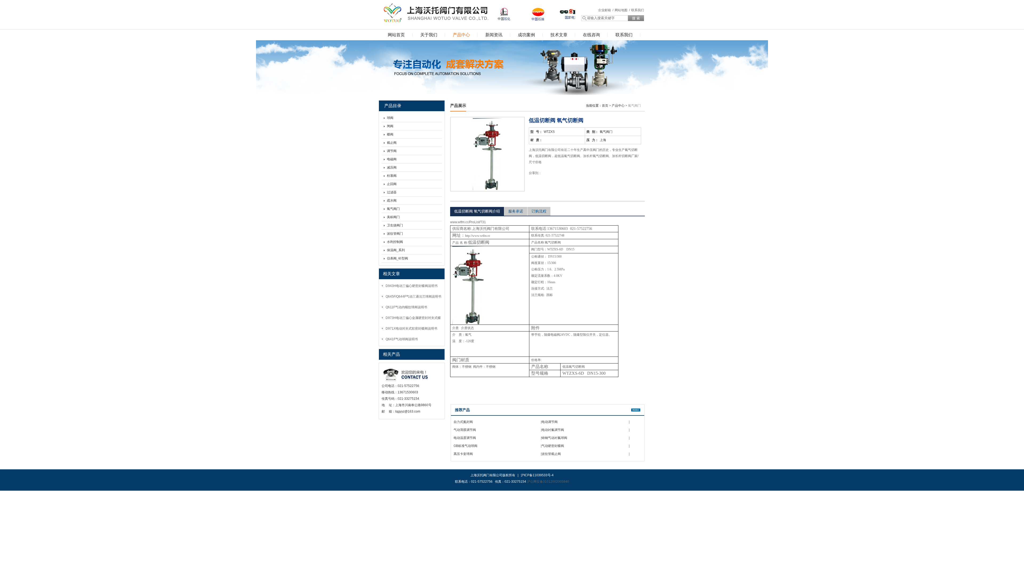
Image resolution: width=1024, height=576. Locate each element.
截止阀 (392, 143)
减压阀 (392, 167)
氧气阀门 (393, 209)
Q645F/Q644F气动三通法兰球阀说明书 (413, 296)
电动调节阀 (550, 422)
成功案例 (526, 35)
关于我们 (428, 35)
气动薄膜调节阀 (465, 430)
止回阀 (392, 184)
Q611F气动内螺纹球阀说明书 (406, 307)
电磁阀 (392, 159)
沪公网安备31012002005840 (548, 481)
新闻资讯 (493, 35)
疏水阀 (392, 200)
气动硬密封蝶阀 (553, 446)
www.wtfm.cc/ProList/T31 (468, 222)
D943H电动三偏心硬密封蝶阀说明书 (412, 286)
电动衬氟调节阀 (553, 430)
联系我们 (637, 10)
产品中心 (461, 35)
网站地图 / (622, 10)
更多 (635, 410)
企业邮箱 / (605, 10)
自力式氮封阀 (463, 422)
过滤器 (392, 192)
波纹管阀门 (395, 233)
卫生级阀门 (395, 225)
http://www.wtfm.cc (477, 236)
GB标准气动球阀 (465, 446)
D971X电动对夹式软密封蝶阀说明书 (411, 328)
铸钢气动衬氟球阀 (554, 438)
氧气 (548, 242)
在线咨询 (591, 35)
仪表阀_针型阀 (397, 258)
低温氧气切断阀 (573, 367)
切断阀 (556, 242)
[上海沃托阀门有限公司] (434, 12)
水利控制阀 (395, 242)
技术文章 (558, 35)
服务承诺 (515, 211)
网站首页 (396, 35)
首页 (605, 105)
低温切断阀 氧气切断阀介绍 (477, 211)
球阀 (390, 118)
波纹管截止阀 (551, 454)
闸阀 (390, 126)
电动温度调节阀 (465, 438)
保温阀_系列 (396, 250)
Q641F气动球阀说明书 (402, 339)
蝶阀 (390, 134)
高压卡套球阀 (463, 454)
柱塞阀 (392, 176)
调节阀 (392, 151)
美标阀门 (393, 217)
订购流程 (538, 211)
